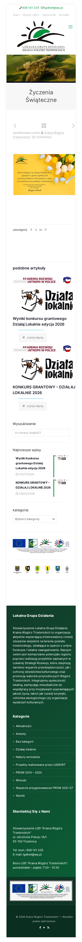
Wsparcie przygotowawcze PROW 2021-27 (44, 788)
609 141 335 (30, 7)
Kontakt (64, 15)
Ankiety (21, 734)
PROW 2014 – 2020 (29, 772)
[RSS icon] (48, 927)
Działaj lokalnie (26, 749)
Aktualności (23, 726)
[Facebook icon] (40, 927)
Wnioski (21, 780)
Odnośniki (49, 15)
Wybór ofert (31, 15)
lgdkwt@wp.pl (53, 7)
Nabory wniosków (28, 757)
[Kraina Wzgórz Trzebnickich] (41, 37)
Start (16, 15)
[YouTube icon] (44, 927)
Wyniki (20, 795)
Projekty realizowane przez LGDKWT (41, 765)
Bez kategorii (25, 741)
